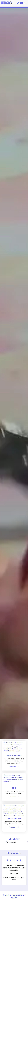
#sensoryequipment (18, 940)
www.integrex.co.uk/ (14, 937)
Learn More (12, 766)
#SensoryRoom (18, 1012)
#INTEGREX (8, 940)
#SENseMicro (10, 1012)
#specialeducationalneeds (16, 944)
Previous (12, 889)
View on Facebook (17, 971)
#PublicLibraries (14, 1015)
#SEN (7, 944)
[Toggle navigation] (26, 3)
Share (24, 971)
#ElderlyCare (8, 1013)
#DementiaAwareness (18, 1013)
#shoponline (10, 946)
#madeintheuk (18, 946)
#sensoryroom (9, 942)
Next (16, 889)
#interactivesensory (18, 942)
